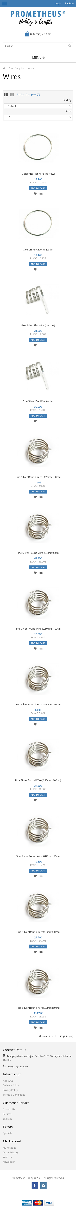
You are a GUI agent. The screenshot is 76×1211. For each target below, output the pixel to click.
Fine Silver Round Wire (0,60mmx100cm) (38, 628)
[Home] (4, 68)
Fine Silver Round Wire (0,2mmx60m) (38, 553)
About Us (8, 1080)
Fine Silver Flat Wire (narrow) (38, 325)
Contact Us (9, 1109)
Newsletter (9, 1161)
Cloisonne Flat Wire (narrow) (38, 173)
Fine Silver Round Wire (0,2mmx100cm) (38, 477)
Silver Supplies (16, 68)
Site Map (7, 1118)
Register (69, 3)
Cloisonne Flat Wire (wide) (38, 249)
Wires (31, 68)
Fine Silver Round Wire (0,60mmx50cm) (38, 704)
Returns (7, 1114)
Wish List (7, 1157)
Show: (68, 111)
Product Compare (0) (28, 94)
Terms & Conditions (14, 1094)
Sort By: (68, 100)
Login (58, 3)
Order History (10, 1152)
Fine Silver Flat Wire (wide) (38, 401)
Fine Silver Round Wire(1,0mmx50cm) (38, 932)
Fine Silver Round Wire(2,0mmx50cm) (38, 1007)
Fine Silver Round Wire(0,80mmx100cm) (38, 780)
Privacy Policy (10, 1090)
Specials (7, 1133)
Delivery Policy (11, 1085)
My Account (9, 1147)
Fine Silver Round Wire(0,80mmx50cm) (38, 856)
